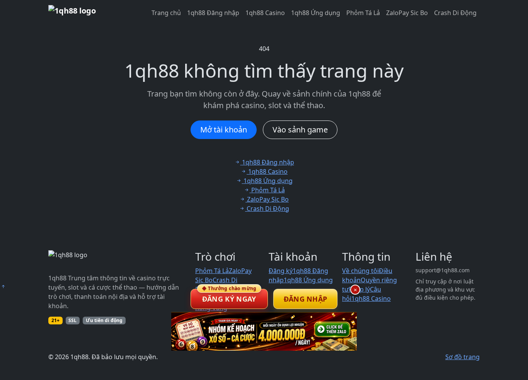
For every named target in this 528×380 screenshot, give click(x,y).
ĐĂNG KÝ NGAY (229, 296)
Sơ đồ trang (462, 357)
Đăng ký (281, 270)
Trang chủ (166, 12)
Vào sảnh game (300, 129)
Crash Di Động (455, 12)
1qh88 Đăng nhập (213, 12)
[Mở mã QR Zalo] (264, 331)
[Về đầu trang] (3, 286)
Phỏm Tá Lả (363, 12)
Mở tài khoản (223, 129)
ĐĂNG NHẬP (305, 299)
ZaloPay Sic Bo (407, 12)
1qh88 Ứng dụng (315, 12)
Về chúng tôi (360, 270)
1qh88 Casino (265, 12)
